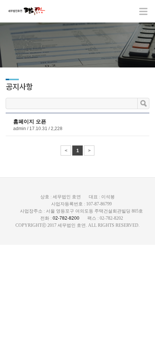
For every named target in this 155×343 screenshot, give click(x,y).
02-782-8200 (66, 218)
